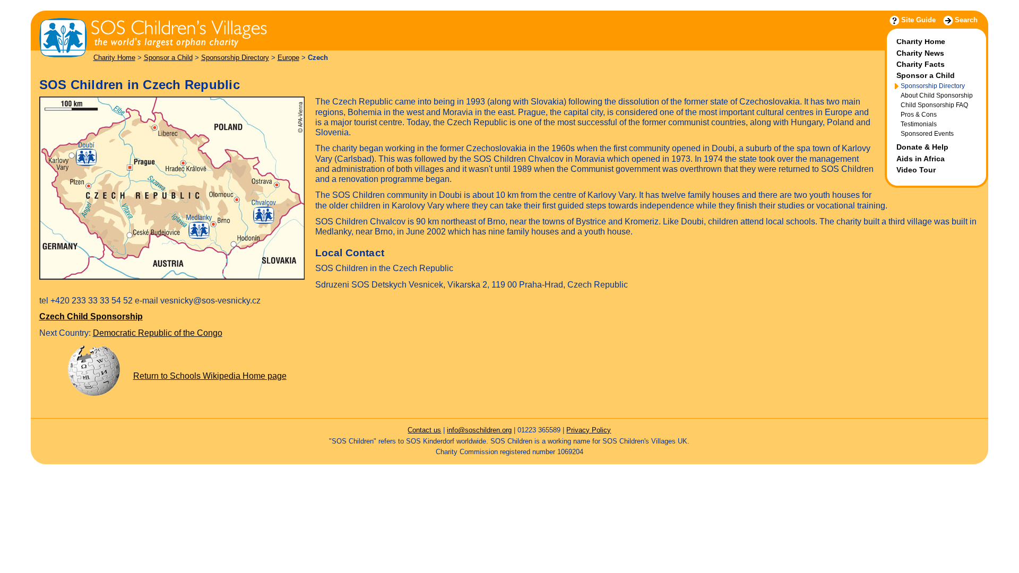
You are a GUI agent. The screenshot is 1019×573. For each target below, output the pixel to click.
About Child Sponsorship (937, 95)
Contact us (424, 430)
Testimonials (919, 123)
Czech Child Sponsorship (91, 316)
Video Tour (916, 170)
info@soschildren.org (479, 430)
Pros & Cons (919, 114)
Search (966, 20)
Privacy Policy (588, 430)
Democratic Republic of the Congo (157, 332)
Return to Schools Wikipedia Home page (210, 375)
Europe (288, 58)
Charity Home (114, 58)
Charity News (920, 53)
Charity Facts (920, 64)
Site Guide (918, 20)
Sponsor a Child (168, 58)
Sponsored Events (927, 133)
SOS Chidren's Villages (61, 13)
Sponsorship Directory (235, 58)
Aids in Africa (920, 158)
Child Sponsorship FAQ (934, 104)
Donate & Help (922, 147)
